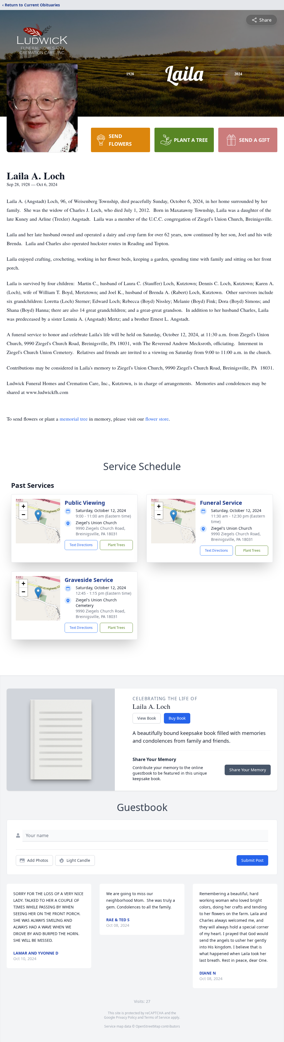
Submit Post (252, 860)
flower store (157, 418)
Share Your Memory (247, 769)
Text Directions (81, 545)
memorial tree (74, 418)
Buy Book (177, 718)
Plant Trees (116, 545)
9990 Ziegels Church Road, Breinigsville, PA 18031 (100, 531)
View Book (146, 718)
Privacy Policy (126, 1017)
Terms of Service (157, 1017)
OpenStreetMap (148, 1026)
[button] (38, 515)
